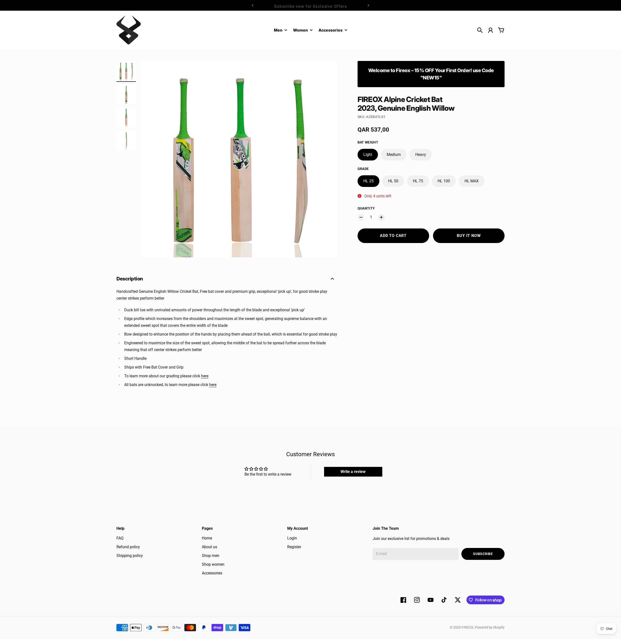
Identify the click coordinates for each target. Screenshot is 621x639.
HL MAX (472, 181)
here (204, 376)
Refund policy (128, 547)
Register (294, 547)
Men (278, 30)
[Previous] (252, 5)
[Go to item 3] (126, 117)
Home (207, 538)
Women (300, 30)
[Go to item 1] (126, 70)
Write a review (353, 471)
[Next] (368, 5)
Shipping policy (129, 555)
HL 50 (393, 181)
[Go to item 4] (126, 140)
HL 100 (444, 181)
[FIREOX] (128, 30)
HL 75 (418, 181)
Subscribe (483, 554)
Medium (394, 154)
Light (367, 154)
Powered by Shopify (490, 627)
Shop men (210, 555)
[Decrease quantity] (361, 217)
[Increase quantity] (381, 217)
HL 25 (368, 181)
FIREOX (467, 627)
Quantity (366, 208)
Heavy (420, 154)
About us (209, 547)
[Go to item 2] (126, 94)
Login (292, 538)
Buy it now (469, 235)
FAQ (119, 538)
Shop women (213, 564)
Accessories (331, 30)
